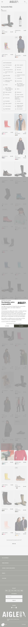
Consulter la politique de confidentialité (8, 321)
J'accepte (21, 325)
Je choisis (7, 325)
